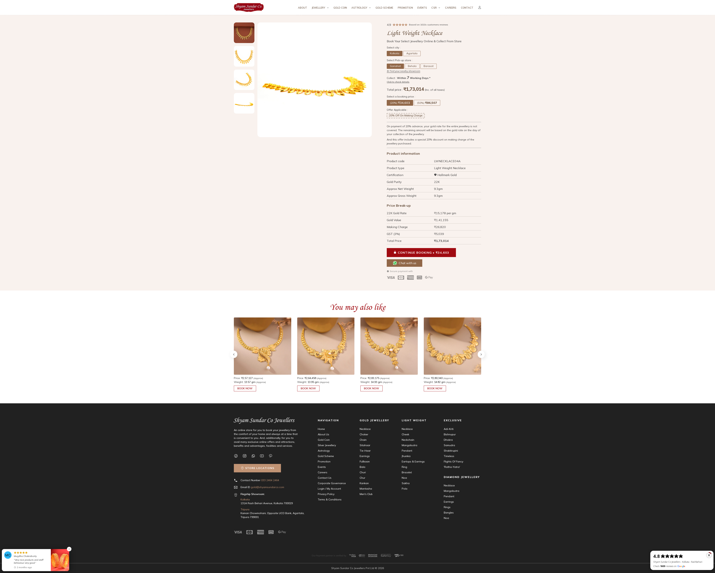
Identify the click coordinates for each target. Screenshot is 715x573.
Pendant (407, 450)
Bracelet (407, 472)
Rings (447, 507)
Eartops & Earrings (413, 461)
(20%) (400, 103)
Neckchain (408, 439)
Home (321, 429)
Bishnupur (450, 434)
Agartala (411, 53)
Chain (363, 439)
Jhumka (406, 456)
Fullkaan (365, 461)
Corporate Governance (332, 483)
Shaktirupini (451, 450)
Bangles (449, 512)
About (302, 8)
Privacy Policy (326, 494)
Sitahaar (365, 445)
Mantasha (366, 488)
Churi (363, 472)
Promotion (405, 8)
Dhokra (448, 439)
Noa (404, 477)
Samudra (449, 445)
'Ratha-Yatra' (452, 467)
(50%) (427, 103)
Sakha (406, 483)
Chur (362, 477)
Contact (467, 8)
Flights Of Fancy (453, 461)
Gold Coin (340, 8)
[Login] (479, 7)
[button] (481, 354)
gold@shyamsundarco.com (267, 487)
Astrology (324, 450)
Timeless (449, 456)
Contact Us (324, 477)
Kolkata (394, 53)
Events (422, 8)
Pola (404, 488)
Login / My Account (329, 488)
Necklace (365, 429)
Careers (450, 8)
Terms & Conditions (330, 499)
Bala (362, 467)
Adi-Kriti (448, 429)
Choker (364, 434)
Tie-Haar (365, 450)
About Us (323, 434)
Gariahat (395, 66)
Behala (412, 66)
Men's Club (366, 494)
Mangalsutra (409, 445)
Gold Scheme (384, 8)
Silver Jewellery (327, 445)
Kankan (364, 483)
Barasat (428, 66)
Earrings (365, 456)
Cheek (405, 434)
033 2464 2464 (270, 480)
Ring (404, 467)
